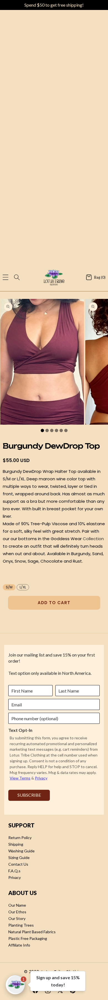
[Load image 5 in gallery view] (61, 430)
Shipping (15, 844)
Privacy (14, 877)
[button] (5, 277)
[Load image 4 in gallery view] (56, 430)
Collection (93, 539)
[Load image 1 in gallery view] (42, 430)
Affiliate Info (19, 945)
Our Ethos (17, 911)
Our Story (16, 918)
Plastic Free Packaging (27, 938)
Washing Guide (21, 850)
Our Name (17, 905)
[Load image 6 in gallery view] (66, 430)
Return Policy (20, 837)
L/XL (23, 587)
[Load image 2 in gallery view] (47, 430)
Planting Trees (21, 925)
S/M (9, 587)
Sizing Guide (19, 857)
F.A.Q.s (14, 870)
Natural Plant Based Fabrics (32, 931)
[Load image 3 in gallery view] (51, 430)
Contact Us (18, 864)
